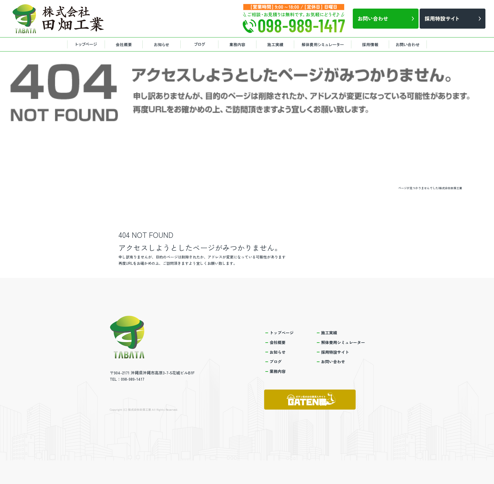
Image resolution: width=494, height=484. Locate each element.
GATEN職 (310, 400)
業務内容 (238, 44)
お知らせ (163, 44)
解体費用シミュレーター (322, 44)
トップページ (85, 44)
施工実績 (275, 44)
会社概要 (124, 44)
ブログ (201, 44)
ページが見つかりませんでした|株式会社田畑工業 (430, 188)
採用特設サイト (371, 44)
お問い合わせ (410, 44)
